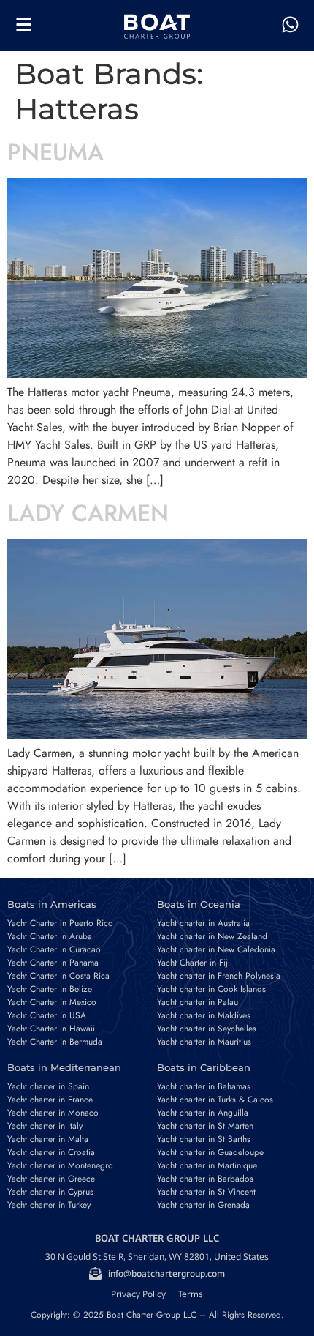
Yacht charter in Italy (45, 1125)
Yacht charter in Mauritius (204, 1041)
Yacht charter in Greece (51, 1178)
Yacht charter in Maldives (203, 1015)
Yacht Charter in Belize (49, 989)
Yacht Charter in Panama (53, 962)
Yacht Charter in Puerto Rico (60, 923)
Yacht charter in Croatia (51, 1152)
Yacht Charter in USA (46, 1015)
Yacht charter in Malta (47, 1139)
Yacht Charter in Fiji (193, 962)
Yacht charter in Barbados (205, 1178)
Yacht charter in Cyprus (50, 1191)
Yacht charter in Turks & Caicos (215, 1099)
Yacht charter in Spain (48, 1086)
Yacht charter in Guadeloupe (210, 1152)
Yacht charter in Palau (197, 1002)
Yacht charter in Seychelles (206, 1028)
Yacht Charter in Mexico (51, 1002)
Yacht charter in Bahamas (203, 1086)
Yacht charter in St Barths (203, 1139)
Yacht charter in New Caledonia (216, 949)
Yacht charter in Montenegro (60, 1165)
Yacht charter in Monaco (53, 1112)
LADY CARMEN (88, 513)
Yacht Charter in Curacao (54, 949)
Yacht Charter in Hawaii (51, 1028)
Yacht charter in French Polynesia (218, 975)
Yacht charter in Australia (203, 923)
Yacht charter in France (50, 1099)
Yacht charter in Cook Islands (211, 989)
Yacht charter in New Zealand (212, 936)
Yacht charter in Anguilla (202, 1112)
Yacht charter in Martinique (207, 1165)
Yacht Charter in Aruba (49, 936)
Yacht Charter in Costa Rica (58, 975)
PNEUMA (55, 152)
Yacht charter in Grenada (203, 1205)
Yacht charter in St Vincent (206, 1191)
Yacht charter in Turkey (49, 1205)
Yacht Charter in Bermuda (54, 1041)
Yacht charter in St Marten (205, 1125)
